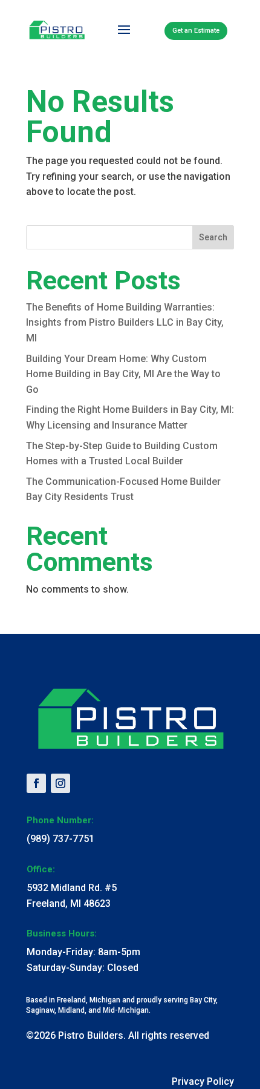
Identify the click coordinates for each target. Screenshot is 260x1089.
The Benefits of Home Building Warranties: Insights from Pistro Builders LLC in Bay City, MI (125, 322)
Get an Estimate (195, 31)
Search (213, 237)
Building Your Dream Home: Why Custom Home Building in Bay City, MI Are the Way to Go (123, 374)
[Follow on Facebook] (36, 783)
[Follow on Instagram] (60, 783)
